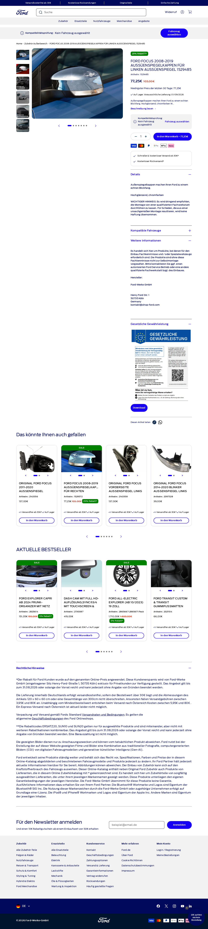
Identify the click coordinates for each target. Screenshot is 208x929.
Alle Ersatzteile (60, 850)
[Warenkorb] (190, 11)
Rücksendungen (95, 881)
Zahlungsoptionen (97, 860)
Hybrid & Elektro (25, 881)
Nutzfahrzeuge (101, 21)
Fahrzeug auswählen (174, 33)
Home (19, 43)
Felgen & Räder (25, 855)
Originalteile (126, 3)
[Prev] (87, 536)
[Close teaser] (186, 908)
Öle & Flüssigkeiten (62, 881)
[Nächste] (95, 125)
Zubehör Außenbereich (35, 43)
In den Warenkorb (36, 520)
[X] (166, 906)
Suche (48, 12)
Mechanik (57, 876)
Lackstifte (57, 870)
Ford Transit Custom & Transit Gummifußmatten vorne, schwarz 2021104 (171, 606)
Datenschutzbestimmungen (138, 865)
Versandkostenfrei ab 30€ (38, 3)
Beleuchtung (58, 855)
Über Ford (127, 855)
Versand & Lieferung (98, 865)
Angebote (144, 21)
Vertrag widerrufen (97, 876)
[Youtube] (182, 906)
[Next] (48, 475)
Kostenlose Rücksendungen (82, 3)
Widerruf (171, 12)
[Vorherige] (59, 125)
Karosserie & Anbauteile (65, 865)
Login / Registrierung (169, 850)
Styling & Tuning (26, 876)
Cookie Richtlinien (132, 860)
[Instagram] (174, 906)
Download (139, 407)
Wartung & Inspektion (64, 886)
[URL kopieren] (155, 422)
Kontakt (91, 850)
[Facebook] (158, 906)
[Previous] (26, 475)
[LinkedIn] (190, 906)
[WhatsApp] (160, 422)
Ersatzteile (81, 21)
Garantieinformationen (99, 870)
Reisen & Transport (27, 865)
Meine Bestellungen (168, 855)
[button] (196, 917)
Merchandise (124, 21)
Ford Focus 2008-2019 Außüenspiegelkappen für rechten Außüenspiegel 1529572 (83, 491)
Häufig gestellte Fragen (100, 886)
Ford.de (126, 850)
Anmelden (179, 825)
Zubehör (63, 21)
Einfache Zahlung (170, 3)
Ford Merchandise (26, 886)
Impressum (128, 870)
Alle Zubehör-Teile (26, 850)
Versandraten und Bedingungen (103, 714)
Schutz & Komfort (26, 870)
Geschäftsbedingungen (47, 718)
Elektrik (55, 860)
